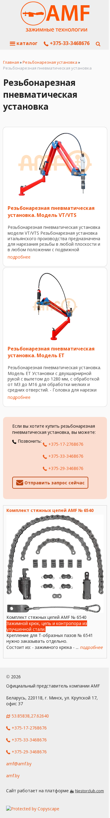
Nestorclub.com (89, 790)
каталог (26, 43)
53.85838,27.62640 (30, 716)
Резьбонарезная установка (50, 62)
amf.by (13, 775)
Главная (11, 62)
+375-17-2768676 (65, 444)
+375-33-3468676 (69, 43)
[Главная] (55, 17)
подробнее (19, 257)
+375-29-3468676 (65, 468)
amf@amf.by (18, 764)
